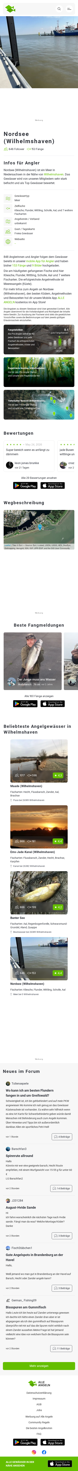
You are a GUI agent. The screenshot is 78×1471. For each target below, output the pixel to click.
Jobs (39, 1410)
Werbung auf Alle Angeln (39, 1416)
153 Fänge (19, 265)
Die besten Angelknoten (39, 1428)
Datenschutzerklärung (39, 1392)
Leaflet (8, 545)
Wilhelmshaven (53, 174)
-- (15, 243)
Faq (39, 1433)
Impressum (39, 1398)
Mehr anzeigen (39, 1366)
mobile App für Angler (40, 261)
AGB (39, 1404)
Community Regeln (39, 1422)
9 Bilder (37, 265)
